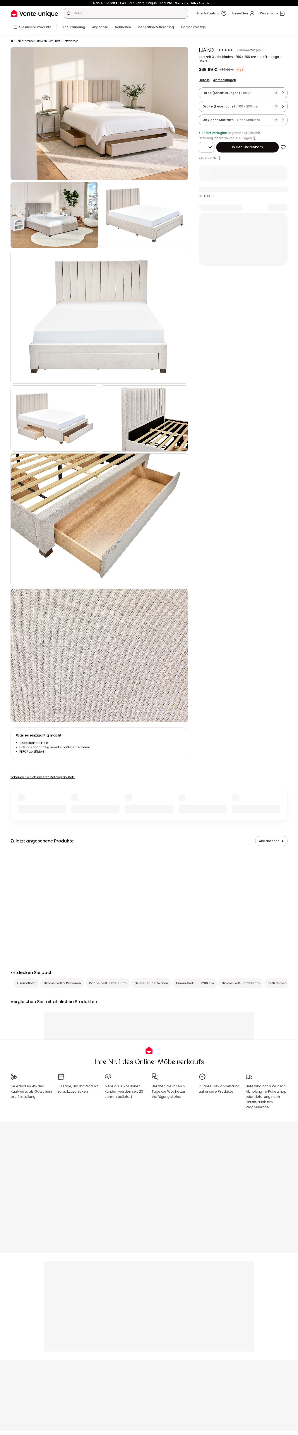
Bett (57, 41)
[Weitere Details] (219, 158)
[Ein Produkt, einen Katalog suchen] (69, 13)
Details (204, 80)
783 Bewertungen (249, 50)
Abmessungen (224, 80)
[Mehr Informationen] (254, 138)
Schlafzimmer (25, 41)
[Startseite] (11, 41)
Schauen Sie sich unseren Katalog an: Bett (42, 777)
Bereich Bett (45, 41)
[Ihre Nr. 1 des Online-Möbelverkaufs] (34, 13)
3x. (215, 158)
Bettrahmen (71, 41)
